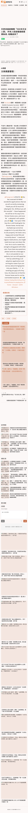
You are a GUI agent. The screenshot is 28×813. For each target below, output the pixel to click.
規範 (3, 521)
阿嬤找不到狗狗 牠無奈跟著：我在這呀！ (15, 303)
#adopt (7, 280)
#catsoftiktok (9, 282)
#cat (23, 280)
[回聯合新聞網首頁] (3, 2)
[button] (19, 2)
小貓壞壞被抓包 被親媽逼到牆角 (15, 296)
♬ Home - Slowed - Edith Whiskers (16, 284)
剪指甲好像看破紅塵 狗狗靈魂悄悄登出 (15, 308)
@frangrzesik (7, 176)
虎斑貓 (14, 318)
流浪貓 (8, 318)
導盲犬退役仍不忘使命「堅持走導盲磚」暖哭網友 (15, 299)
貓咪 (3, 318)
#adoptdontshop (16, 280)
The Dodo (7, 103)
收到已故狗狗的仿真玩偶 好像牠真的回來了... (15, 312)
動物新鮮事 (4, 5)
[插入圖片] (21, 521)
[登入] (24, 2)
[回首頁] (6, 2)
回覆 (25, 521)
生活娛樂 (21, 5)
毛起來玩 (10, 5)
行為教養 (16, 5)
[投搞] (22, 2)
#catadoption (19, 282)
